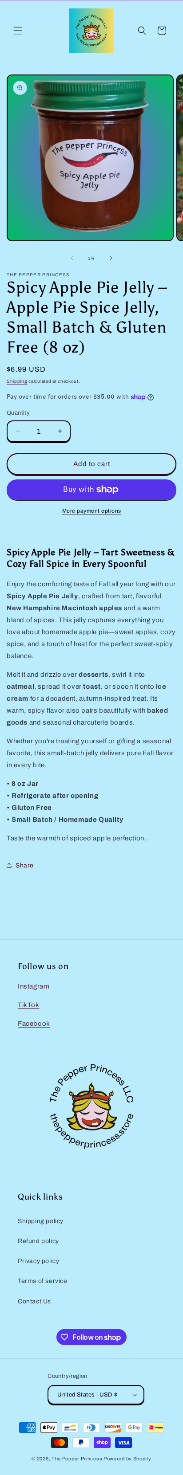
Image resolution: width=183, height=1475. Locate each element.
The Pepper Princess (77, 1458)
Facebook (34, 1023)
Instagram (33, 986)
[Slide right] (111, 258)
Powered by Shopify (127, 1458)
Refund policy (38, 1241)
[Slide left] (72, 258)
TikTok (29, 1004)
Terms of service (43, 1281)
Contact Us (34, 1301)
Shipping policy (41, 1221)
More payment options (91, 511)
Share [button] (25, 865)
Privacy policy (38, 1261)
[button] (18, 30)
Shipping (17, 381)
